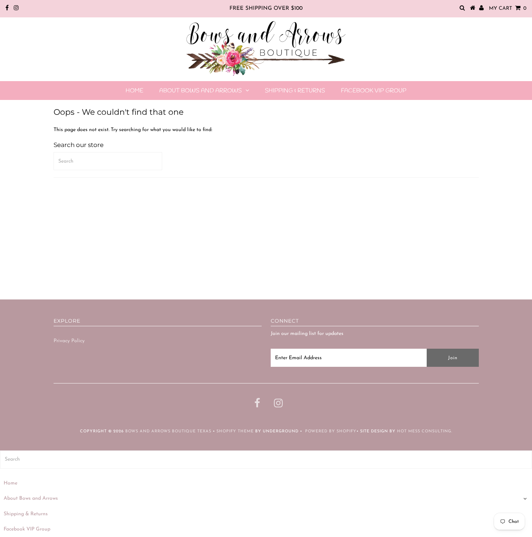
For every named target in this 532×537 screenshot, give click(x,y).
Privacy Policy (69, 341)
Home (134, 91)
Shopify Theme (235, 431)
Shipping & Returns (295, 91)
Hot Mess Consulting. (424, 431)
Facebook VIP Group (373, 91)
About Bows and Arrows (200, 91)
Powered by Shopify (330, 431)
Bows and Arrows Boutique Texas (168, 431)
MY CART (508, 8)
